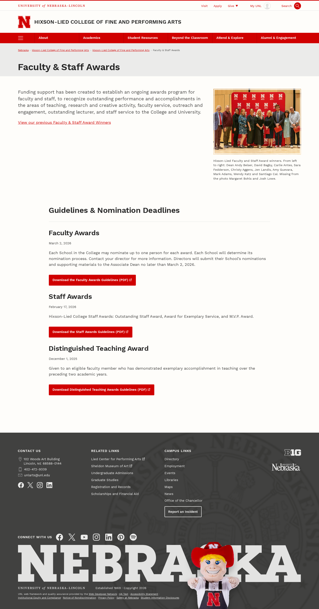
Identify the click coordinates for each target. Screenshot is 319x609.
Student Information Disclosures (160, 597)
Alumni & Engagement (278, 38)
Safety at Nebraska (128, 597)
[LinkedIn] (49, 485)
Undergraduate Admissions (112, 473)
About (43, 38)
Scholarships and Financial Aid (115, 494)
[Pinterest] (120, 537)
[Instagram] (40, 485)
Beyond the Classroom (190, 38)
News (168, 494)
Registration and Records (111, 487)
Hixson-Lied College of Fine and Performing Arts (107, 22)
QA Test (123, 594)
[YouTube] (84, 537)
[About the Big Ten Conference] (292, 452)
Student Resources (143, 38)
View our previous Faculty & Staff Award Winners (64, 122)
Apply (218, 6)
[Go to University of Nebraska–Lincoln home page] (24, 22)
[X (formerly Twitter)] (71, 537)
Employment (174, 466)
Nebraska (23, 50)
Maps (168, 487)
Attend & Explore (229, 38)
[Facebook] (21, 485)
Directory (171, 459)
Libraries (171, 480)
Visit (204, 6)
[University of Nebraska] (286, 467)
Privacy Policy (106, 597)
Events (169, 473)
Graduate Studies (104, 480)
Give (231, 6)
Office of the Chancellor (183, 501)
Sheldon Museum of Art (109, 466)
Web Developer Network (103, 594)
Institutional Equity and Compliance (39, 597)
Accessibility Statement (144, 594)
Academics (91, 38)
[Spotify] (133, 537)
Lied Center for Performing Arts (116, 459)
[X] (30, 485)
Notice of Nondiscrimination (79, 597)
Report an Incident (183, 512)
